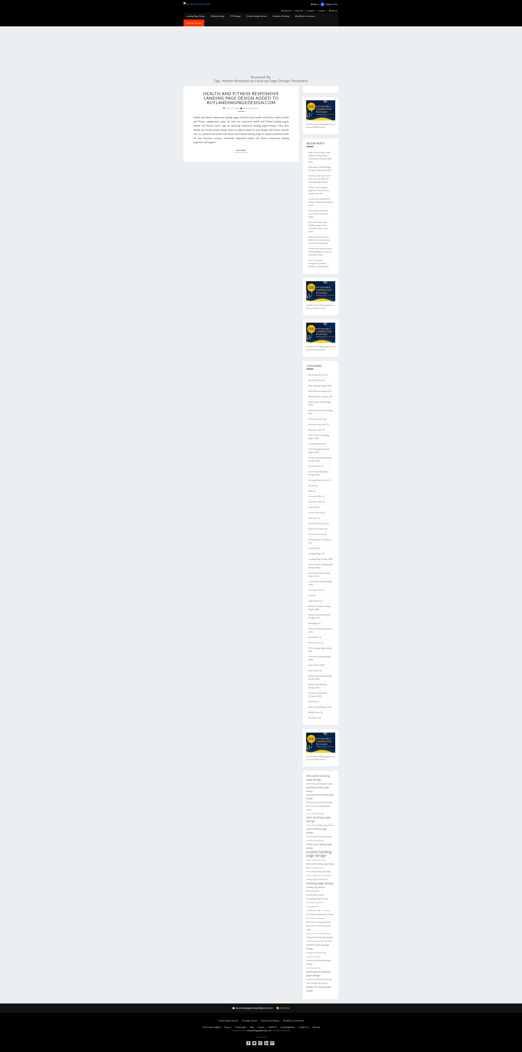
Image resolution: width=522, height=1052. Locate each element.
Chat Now (285, 1008)
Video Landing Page (317, 707)
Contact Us (304, 1027)
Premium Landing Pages (319, 656)
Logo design (314, 600)
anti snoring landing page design (319, 783)
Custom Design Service (257, 16)
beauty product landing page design (319, 802)
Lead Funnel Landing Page (320, 581)
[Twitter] (254, 1043)
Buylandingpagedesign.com (259, 1030)
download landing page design (320, 864)
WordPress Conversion (305, 16)
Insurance (312, 548)
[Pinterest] (272, 1043)
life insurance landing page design (318, 922)
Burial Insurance (315, 419)
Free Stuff (312, 507)
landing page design (320, 883)
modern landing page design (317, 946)
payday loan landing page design (318, 962)
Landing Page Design (196, 16)
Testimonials (240, 1027)
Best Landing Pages (317, 385)
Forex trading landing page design (318, 871)
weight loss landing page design (318, 988)
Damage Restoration (318, 480)
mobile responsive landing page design (319, 941)
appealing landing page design (317, 789)
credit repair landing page (315, 840)
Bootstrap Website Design (320, 410)
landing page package (313, 910)
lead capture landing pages (315, 918)
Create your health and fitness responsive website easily (320, 201)
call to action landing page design (319, 825)
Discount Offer (315, 496)
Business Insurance (317, 424)
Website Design (217, 16)
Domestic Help (315, 501)
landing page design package (317, 898)
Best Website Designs (318, 396)
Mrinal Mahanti (251, 108)
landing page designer (315, 895)
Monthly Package (194, 23)
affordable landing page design (318, 777)
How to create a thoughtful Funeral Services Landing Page (318, 263)
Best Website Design (317, 391)
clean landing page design (316, 830)
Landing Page (314, 553)
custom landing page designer (316, 860)
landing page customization (317, 879)
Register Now (331, 4)
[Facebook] (248, 1043)
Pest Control (314, 642)
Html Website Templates (320, 539)
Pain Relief (313, 637)
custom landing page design (319, 853)
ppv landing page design (313, 968)
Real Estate (313, 670)
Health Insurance (316, 528)
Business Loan (314, 429)
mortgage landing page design (316, 953)
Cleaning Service (316, 443)
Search (334, 11)
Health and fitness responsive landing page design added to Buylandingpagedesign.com (241, 98)
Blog (252, 1027)
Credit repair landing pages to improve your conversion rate (318, 190)
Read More (241, 150)
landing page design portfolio (315, 902)
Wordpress (313, 717)
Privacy (227, 1027)
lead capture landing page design (319, 914)
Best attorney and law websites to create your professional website (319, 240)
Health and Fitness (317, 523)
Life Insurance (314, 590)
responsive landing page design (319, 979)
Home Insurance (316, 534)
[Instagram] (260, 1043)
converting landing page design (319, 836)
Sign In (316, 4)
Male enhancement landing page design (318, 933)
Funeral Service (315, 512)
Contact (322, 11)
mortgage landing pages (313, 957)
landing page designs (312, 906)
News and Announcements (320, 628)
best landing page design (318, 819)
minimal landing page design (319, 937)
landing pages (326, 910)
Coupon (261, 1027)
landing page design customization (315, 889)
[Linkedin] (266, 1043)
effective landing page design (315, 868)
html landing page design (313, 875)
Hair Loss (312, 518)
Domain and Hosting (270, 1021)
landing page (327, 875)
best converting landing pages (315, 814)
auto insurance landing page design (320, 796)
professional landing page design (318, 973)
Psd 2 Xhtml (313, 665)
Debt (310, 491)
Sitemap (316, 1027)
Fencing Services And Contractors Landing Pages (318, 213)
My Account (286, 11)
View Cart (299, 11)
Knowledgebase (288, 1027)
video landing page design (316, 983)
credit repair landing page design (319, 846)
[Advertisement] (261, 52)
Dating (311, 485)
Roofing (312, 701)
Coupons (311, 11)
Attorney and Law (316, 374)
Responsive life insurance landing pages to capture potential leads (320, 251)
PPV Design (235, 16)
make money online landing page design (318, 928)
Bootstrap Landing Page (319, 402)
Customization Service (228, 1021)
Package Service (249, 1021)
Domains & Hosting (281, 16)
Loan (310, 595)
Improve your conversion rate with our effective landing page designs (319, 178)
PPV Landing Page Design (320, 648)
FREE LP (272, 1027)
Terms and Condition (211, 1027)
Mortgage (313, 623)
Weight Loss (314, 712)
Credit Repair (314, 466)
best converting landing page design (318, 808)
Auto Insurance (315, 380)
